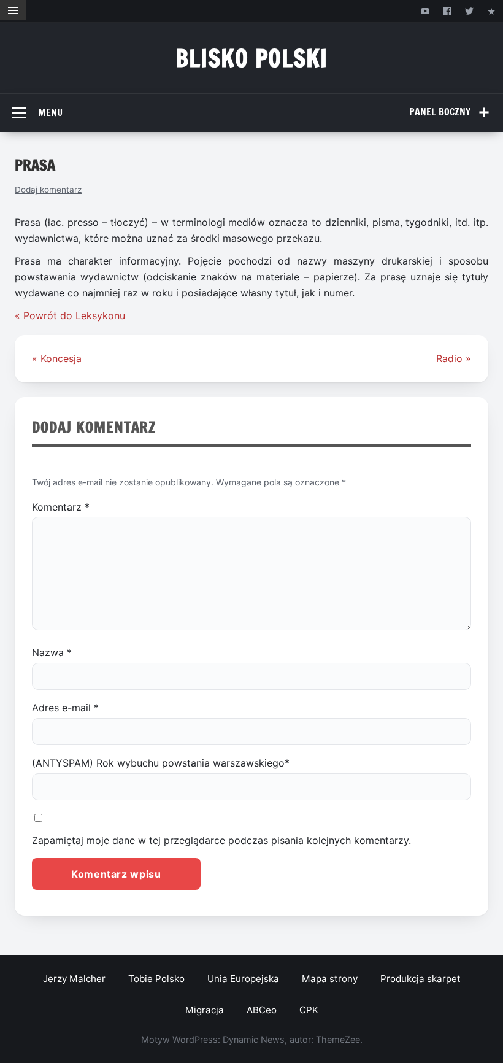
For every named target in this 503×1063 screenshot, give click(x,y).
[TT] (469, 10)
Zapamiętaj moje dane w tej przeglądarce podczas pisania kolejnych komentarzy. (221, 840)
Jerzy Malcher (74, 978)
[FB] (447, 10)
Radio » (453, 358)
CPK (308, 1010)
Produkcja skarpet (420, 978)
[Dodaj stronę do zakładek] (491, 10)
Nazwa (52, 652)
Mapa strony (330, 978)
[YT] (425, 10)
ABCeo (262, 1010)
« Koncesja (57, 358)
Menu (50, 112)
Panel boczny (439, 111)
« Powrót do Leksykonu (70, 315)
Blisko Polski (251, 58)
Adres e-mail (65, 708)
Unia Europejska (243, 978)
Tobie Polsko (156, 978)
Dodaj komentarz (48, 190)
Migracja (204, 1010)
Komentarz (61, 507)
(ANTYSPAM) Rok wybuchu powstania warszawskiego (161, 763)
